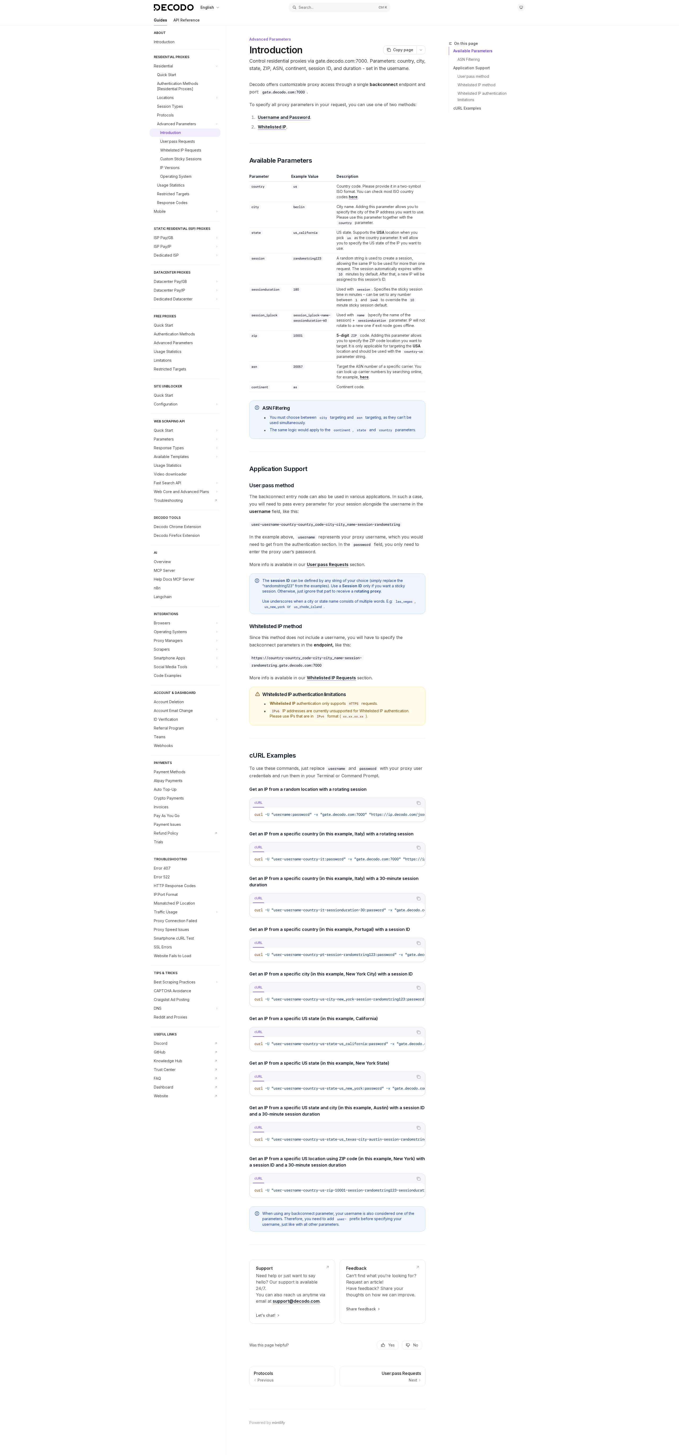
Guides (160, 20)
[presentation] (337, 814)
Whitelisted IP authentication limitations (483, 96)
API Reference (186, 20)
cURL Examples (467, 108)
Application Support (471, 68)
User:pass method (473, 76)
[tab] (258, 803)
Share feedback (361, 1309)
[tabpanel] (337, 814)
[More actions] (420, 49)
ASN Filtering (469, 59)
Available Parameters (473, 51)
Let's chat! (265, 1315)
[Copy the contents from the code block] (418, 803)
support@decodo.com (296, 1301)
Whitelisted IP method (476, 85)
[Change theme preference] (521, 7)
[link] (292, 1291)
